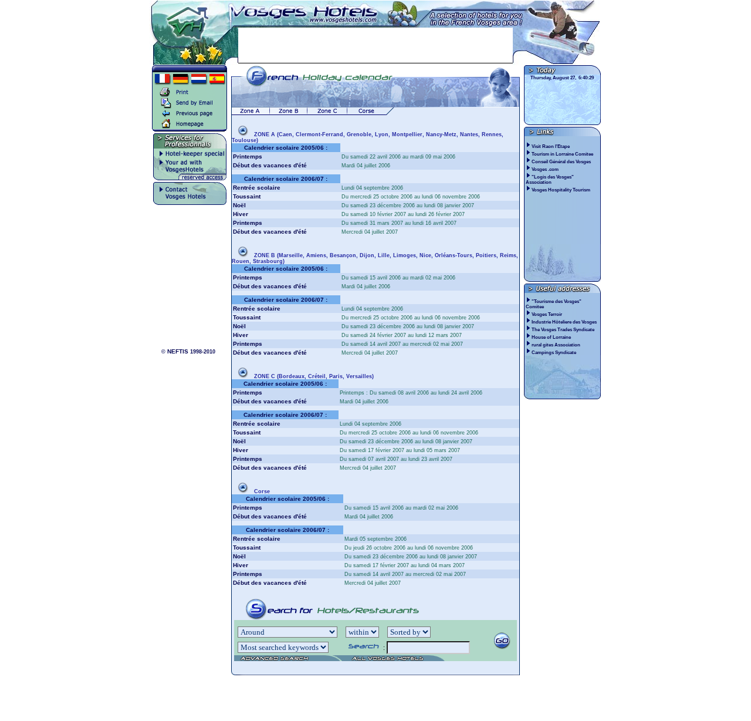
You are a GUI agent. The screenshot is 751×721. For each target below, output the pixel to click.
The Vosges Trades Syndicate (563, 329)
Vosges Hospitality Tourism (561, 190)
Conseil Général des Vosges (562, 161)
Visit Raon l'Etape (551, 146)
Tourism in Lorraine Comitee (563, 154)
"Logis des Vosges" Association (550, 179)
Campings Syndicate (554, 352)
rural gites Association (556, 345)
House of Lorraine (551, 337)
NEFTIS (177, 351)
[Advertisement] (375, 45)
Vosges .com (546, 169)
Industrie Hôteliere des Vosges (564, 322)
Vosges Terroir (547, 314)
